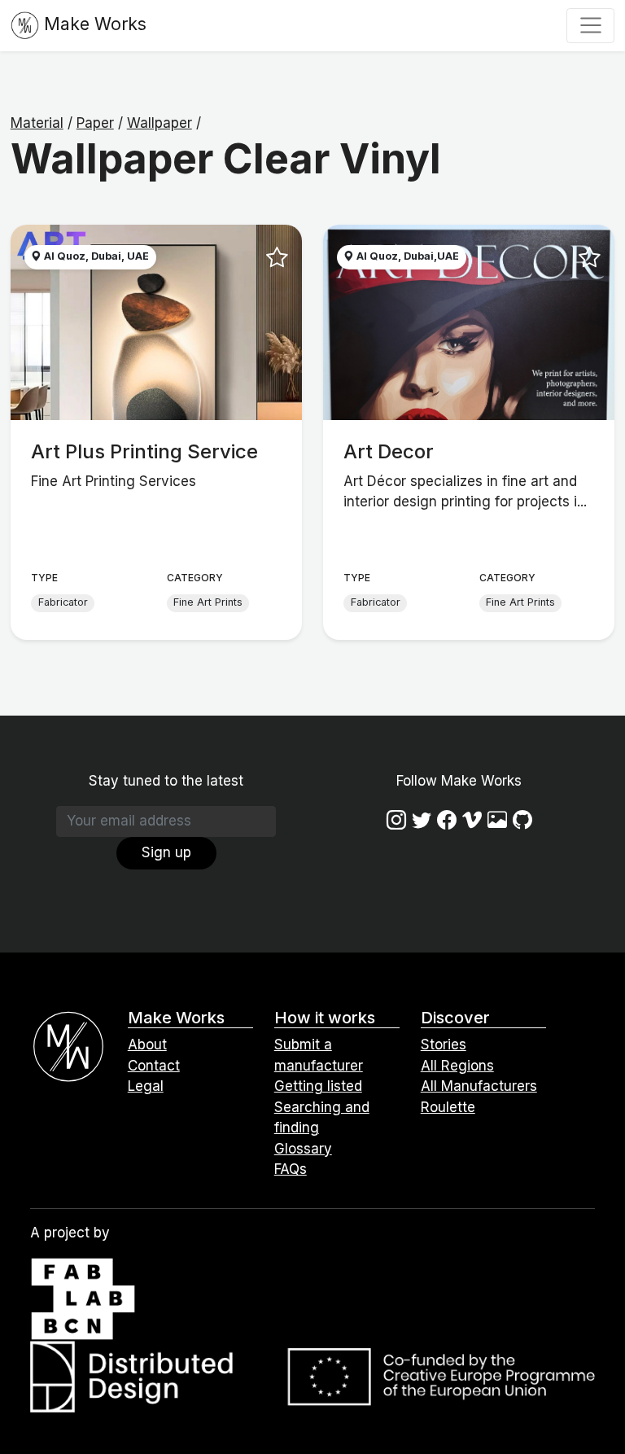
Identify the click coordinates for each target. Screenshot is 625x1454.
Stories (443, 1044)
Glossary (303, 1149)
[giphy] (497, 820)
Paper (95, 123)
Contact (154, 1066)
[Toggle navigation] (590, 25)
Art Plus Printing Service (144, 451)
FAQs (290, 1169)
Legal (146, 1086)
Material (37, 123)
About (147, 1044)
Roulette (448, 1107)
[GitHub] (522, 820)
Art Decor (388, 451)
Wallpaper (159, 123)
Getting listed (318, 1086)
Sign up (166, 852)
